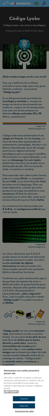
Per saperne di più (11, 392)
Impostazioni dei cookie (24, 411)
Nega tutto (24, 406)
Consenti (24, 399)
